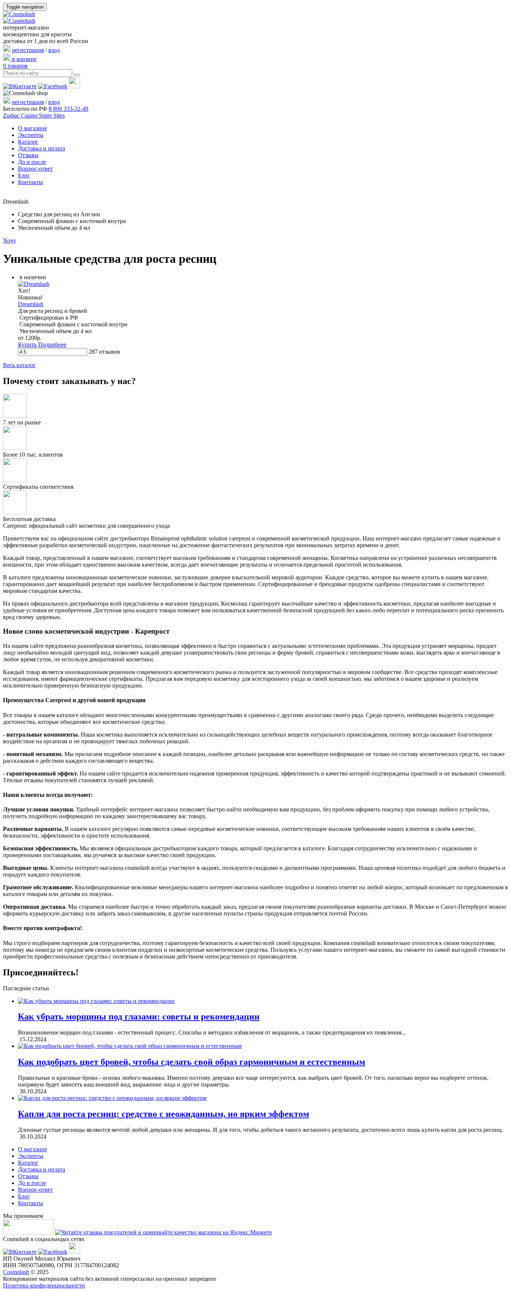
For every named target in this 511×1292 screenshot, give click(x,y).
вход (54, 50)
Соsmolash (16, 1272)
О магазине (32, 128)
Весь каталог (19, 365)
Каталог (28, 141)
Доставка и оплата (41, 148)
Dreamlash (30, 304)
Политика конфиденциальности (44, 1285)
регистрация (28, 50)
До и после (32, 162)
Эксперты (30, 135)
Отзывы (28, 155)
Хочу (9, 240)
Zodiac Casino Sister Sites (34, 115)
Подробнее (52, 344)
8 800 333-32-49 (68, 109)
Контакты (30, 182)
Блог (24, 175)
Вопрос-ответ (35, 168)
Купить (27, 344)
